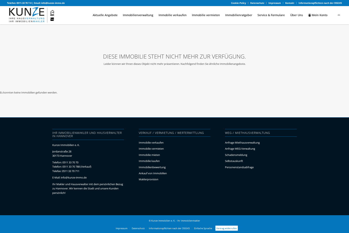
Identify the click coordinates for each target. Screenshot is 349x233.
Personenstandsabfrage (239, 167)
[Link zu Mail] (339, 15)
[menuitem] (238, 3)
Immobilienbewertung (152, 167)
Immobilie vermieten (151, 148)
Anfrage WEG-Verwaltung (240, 148)
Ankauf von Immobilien (153, 173)
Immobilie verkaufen (151, 142)
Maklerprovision (148, 179)
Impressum (274, 2)
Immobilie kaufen (149, 161)
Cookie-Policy (238, 2)
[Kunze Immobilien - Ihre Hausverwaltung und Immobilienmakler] (31, 15)
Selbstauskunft (234, 161)
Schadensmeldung (236, 155)
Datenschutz (257, 2)
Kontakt (289, 2)
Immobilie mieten (149, 155)
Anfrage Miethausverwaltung (242, 142)
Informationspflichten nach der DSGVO (320, 2)
